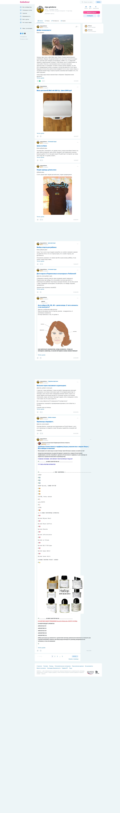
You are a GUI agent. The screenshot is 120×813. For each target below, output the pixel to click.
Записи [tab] (41, 20)
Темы (70, 668)
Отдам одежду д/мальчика (46, 170)
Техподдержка (23, 36)
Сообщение (90, 15)
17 (42, 160)
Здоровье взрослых (53, 381)
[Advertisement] (93, 56)
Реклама (45, 666)
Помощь (51, 666)
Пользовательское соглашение (63, 666)
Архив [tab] (63, 20)
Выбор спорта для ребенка (46, 247)
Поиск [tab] (48, 20)
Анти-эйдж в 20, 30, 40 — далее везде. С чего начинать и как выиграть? (58, 306)
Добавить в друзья (91, 12)
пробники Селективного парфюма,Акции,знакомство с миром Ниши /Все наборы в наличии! (63, 447)
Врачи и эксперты (41, 668)
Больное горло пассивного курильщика (51, 385)
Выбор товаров (52, 417)
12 (42, 219)
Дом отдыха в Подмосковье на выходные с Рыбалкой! (56, 273)
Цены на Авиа (42, 146)
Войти (98, 2)
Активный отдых (52, 141)
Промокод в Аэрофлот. (45, 421)
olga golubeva (43, 25)
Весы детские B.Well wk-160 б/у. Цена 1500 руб (54, 90)
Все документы (89, 666)
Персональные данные (78, 666)
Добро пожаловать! (44, 30)
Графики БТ (65, 668)
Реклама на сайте (24, 39)
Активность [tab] (56, 20)
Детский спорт (52, 243)
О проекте (39, 666)
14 (42, 264)
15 (42, 433)
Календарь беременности (53, 668)
